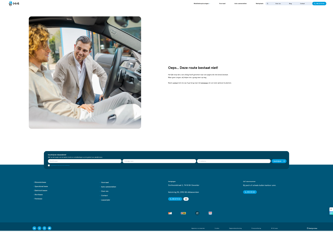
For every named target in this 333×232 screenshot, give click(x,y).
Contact (302, 3)
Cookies (217, 228)
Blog (290, 3)
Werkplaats (259, 3)
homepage (204, 83)
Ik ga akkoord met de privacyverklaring (60, 165)
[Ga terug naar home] (14, 3)
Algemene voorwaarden (198, 228)
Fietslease (38, 199)
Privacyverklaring (256, 228)
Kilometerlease (40, 182)
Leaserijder (105, 200)
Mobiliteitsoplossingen (201, 3)
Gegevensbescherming (235, 228)
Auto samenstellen (240, 3)
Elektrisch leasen (41, 190)
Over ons (278, 3)
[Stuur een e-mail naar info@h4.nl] (186, 199)
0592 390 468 (251, 192)
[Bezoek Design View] (312, 228)
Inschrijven (277, 161)
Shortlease (39, 194)
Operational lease (41, 186)
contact (175, 83)
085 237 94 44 (320, 3)
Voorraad (222, 3)
